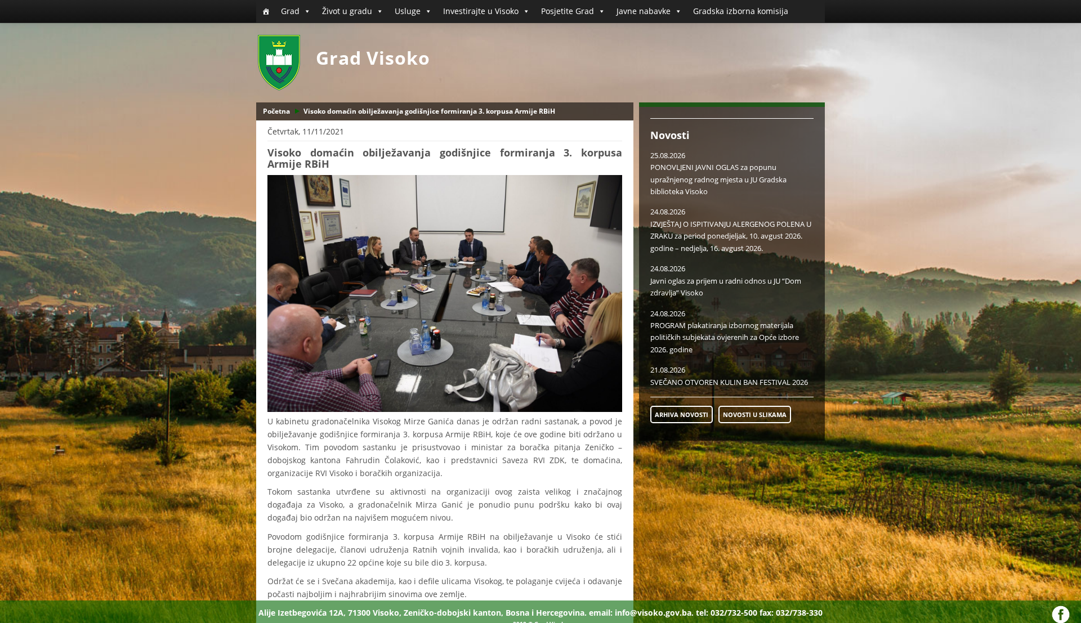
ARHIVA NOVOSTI (681, 414)
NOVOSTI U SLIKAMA (755, 414)
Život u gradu (347, 11)
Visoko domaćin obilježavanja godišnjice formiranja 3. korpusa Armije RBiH (429, 111)
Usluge (408, 11)
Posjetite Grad (567, 11)
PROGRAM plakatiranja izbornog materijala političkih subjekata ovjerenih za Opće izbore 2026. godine (724, 337)
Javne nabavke (644, 11)
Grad (290, 11)
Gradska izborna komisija (740, 11)
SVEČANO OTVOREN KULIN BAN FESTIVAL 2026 (729, 382)
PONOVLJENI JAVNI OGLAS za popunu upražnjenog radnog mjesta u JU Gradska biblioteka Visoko (718, 179)
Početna (276, 111)
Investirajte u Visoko (481, 11)
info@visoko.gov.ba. (654, 612)
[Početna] (265, 11)
